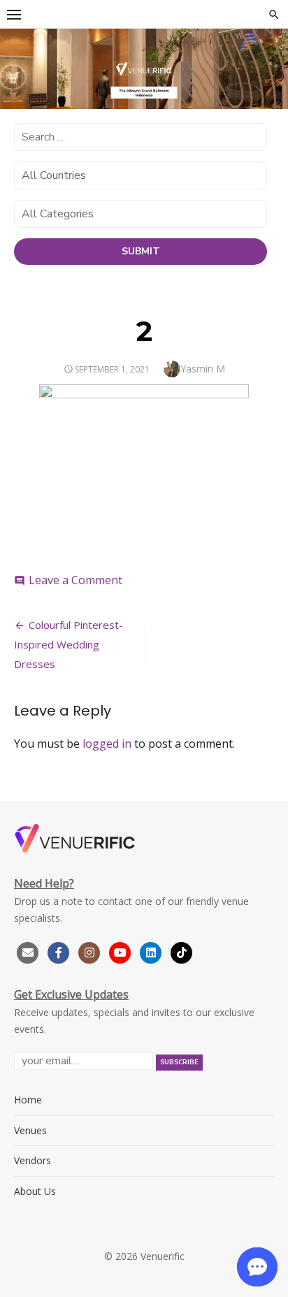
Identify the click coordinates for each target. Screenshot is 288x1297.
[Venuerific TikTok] (182, 950)
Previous (17, 66)
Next (270, 66)
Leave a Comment (75, 580)
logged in (106, 743)
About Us (35, 1191)
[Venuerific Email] (28, 950)
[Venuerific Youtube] (121, 950)
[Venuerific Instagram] (90, 950)
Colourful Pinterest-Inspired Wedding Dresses (68, 644)
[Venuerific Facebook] (59, 950)
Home (28, 1099)
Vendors (32, 1160)
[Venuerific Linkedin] (152, 950)
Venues (30, 1130)
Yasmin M (202, 368)
